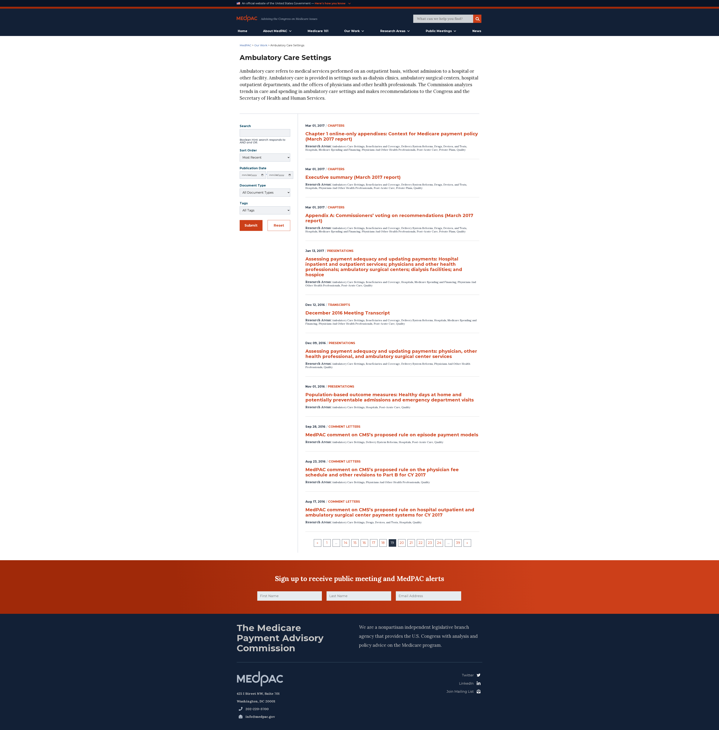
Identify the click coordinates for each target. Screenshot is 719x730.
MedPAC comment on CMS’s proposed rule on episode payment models (391, 434)
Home (242, 31)
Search (262, 134)
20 (402, 543)
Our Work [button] (352, 31)
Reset (279, 225)
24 (439, 543)
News (476, 31)
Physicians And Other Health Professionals (388, 149)
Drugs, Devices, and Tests (450, 146)
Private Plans (447, 149)
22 (420, 543)
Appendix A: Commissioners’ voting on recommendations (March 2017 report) (389, 218)
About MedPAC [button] (275, 31)
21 (411, 543)
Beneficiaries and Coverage (383, 146)
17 (373, 543)
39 (458, 543)
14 (345, 543)
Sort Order (248, 150)
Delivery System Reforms (417, 146)
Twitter (468, 675)
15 (355, 543)
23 (430, 543)
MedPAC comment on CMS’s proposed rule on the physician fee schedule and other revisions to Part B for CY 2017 (382, 472)
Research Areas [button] (392, 31)
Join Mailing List (460, 692)
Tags (244, 203)
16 (364, 543)
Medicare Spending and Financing (339, 149)
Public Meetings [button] (439, 31)
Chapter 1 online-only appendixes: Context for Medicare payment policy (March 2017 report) (391, 136)
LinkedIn (466, 683)
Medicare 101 (318, 31)
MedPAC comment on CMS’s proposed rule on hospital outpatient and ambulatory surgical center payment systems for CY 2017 (389, 512)
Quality (461, 149)
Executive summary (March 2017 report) (353, 177)
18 (383, 543)
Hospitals (311, 149)
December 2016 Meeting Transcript (347, 313)
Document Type (253, 185)
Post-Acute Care (427, 149)
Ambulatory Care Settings (348, 146)
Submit (251, 225)
